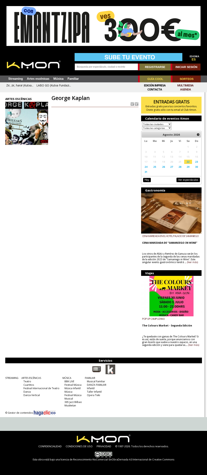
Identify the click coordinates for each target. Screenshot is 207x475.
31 (146, 171)
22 (188, 161)
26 (163, 166)
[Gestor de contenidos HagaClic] (45, 413)
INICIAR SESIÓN (186, 67)
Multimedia (185, 85)
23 (196, 161)
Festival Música (72, 385)
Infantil (91, 388)
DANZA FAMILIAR (96, 385)
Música (58, 78)
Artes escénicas (38, 78)
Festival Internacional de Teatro (41, 388)
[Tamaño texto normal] (132, 103)
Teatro (27, 381)
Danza (27, 391)
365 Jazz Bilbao (73, 402)
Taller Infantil (94, 391)
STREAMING (11, 378)
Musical (68, 398)
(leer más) (192, 262)
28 (179, 166)
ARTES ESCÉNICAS (31, 378)
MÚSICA (66, 378)
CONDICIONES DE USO (79, 446)
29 (188, 166)
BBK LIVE (69, 381)
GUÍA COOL (155, 79)
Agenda (185, 89)
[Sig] (198, 134)
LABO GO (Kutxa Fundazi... (53, 85)
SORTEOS (186, 79)
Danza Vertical (31, 395)
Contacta (154, 89)
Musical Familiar (96, 381)
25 (154, 166)
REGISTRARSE (155, 67)
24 (146, 166)
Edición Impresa (155, 85)
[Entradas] (110, 373)
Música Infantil (72, 388)
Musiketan (70, 405)
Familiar (73, 78)
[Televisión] (96, 373)
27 (171, 166)
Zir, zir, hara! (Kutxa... (19, 85)
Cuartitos (28, 385)
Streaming (15, 78)
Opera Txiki (93, 395)
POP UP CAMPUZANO (153, 319)
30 (196, 166)
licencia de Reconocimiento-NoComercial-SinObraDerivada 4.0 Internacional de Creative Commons (117, 459)
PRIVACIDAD (104, 446)
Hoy (147, 179)
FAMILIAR (90, 378)
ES (194, 59)
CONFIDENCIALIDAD (50, 446)
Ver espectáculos (188, 179)
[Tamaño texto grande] (136, 103)
